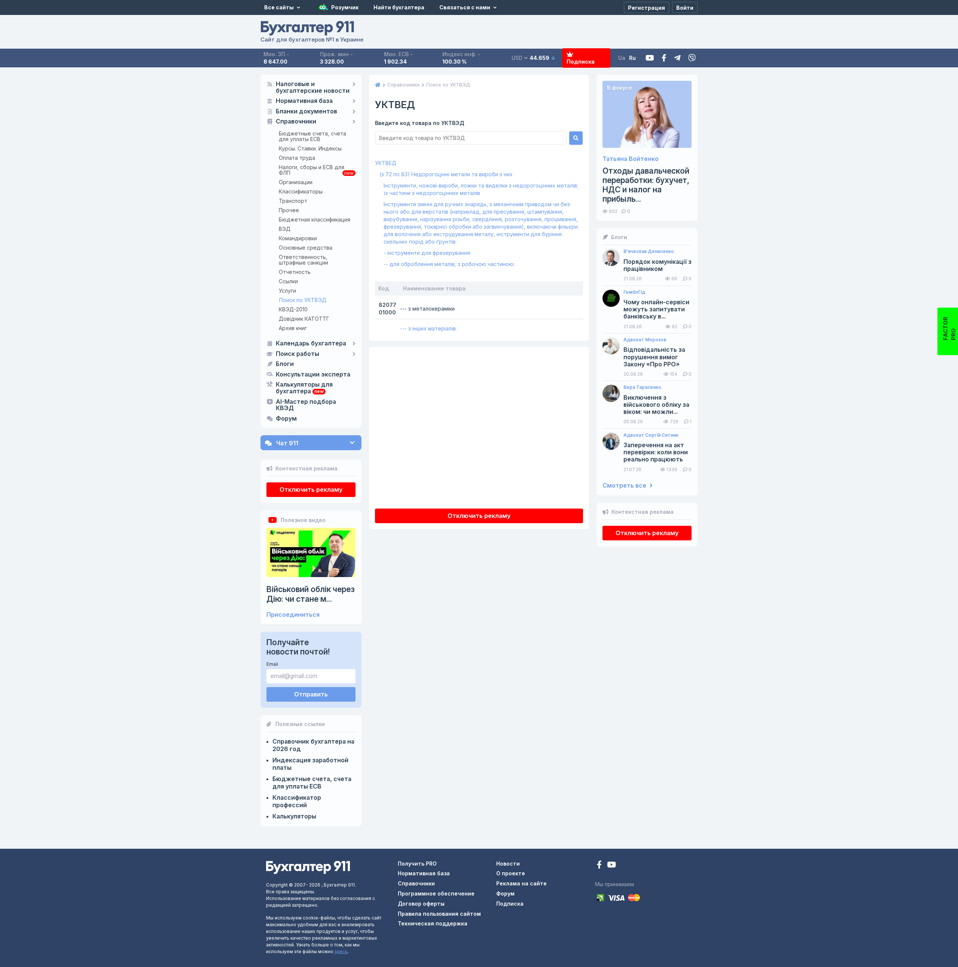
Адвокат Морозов (644, 339)
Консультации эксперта (313, 374)
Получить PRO (417, 863)
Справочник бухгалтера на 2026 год (313, 745)
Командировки (298, 238)
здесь (341, 951)
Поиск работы (297, 354)
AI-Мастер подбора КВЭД (306, 405)
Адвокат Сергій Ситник (650, 435)
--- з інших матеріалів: (428, 328)
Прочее (289, 210)
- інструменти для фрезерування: (427, 253)
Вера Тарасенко (642, 387)
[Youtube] (650, 58)
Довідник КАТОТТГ (304, 318)
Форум (286, 418)
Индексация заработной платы (310, 763)
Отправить (311, 694)
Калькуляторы (294, 816)
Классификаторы (301, 191)
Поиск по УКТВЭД (302, 300)
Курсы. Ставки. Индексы (310, 148)
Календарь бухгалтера (311, 343)
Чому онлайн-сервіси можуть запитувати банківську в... (656, 309)
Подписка (581, 61)
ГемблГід (634, 292)
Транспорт (293, 201)
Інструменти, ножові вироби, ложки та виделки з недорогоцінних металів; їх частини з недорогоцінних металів (481, 189)
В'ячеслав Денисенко (648, 251)
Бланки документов (306, 111)
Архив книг (293, 328)
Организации (295, 182)
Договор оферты (421, 903)
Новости (508, 863)
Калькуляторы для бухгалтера (304, 388)
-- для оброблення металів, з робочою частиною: (449, 264)
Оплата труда (297, 158)
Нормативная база (304, 101)
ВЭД (284, 229)
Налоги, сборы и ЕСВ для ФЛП (311, 170)
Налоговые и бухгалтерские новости (313, 87)
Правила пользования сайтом (439, 913)
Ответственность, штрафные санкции (303, 260)
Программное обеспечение (436, 893)
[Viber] (692, 58)
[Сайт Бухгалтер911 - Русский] (308, 867)
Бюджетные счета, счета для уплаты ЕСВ (312, 136)
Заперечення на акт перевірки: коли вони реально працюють (655, 452)
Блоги (285, 364)
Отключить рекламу (311, 489)
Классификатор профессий (296, 801)
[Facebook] (664, 58)
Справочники (296, 121)
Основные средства (305, 247)
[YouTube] (611, 865)
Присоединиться (293, 614)
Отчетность (295, 272)
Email (272, 664)
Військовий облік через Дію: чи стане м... (310, 594)
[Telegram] (677, 58)
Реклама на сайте (521, 883)
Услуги (287, 290)
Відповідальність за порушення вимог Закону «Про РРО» (654, 356)
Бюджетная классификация (314, 219)
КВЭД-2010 (293, 309)
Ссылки (288, 281)
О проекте (510, 873)
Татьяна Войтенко (630, 158)
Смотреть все (625, 485)
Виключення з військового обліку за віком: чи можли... (656, 404)
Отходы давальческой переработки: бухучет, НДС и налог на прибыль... (645, 185)
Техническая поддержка (432, 923)
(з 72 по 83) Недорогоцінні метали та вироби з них (446, 174)
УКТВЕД (385, 163)
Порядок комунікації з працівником (657, 265)
